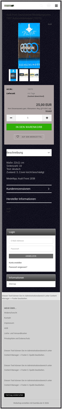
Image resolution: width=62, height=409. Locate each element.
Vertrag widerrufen (14, 395)
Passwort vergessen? (18, 267)
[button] (10, 118)
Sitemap (12, 284)
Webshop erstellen (21, 403)
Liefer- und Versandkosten (15, 333)
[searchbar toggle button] (41, 6)
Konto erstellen (15, 263)
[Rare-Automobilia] (8, 6)
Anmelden (31, 256)
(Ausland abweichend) (36, 96)
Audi (50, 24)
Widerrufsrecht (10, 313)
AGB (6, 328)
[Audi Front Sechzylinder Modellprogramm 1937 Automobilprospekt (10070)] (29, 45)
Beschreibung (14, 152)
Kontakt (7, 318)
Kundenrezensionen (18, 188)
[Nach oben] (53, 404)
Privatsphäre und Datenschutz (17, 338)
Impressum (9, 323)
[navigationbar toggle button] (56, 6)
